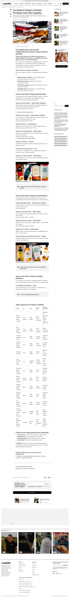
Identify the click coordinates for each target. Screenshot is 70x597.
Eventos (33, 571)
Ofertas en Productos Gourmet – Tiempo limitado (27, 586)
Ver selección (23, 268)
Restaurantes (34, 567)
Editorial (41, 502)
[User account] (58, 3)
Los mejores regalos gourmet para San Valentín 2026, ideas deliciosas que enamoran (64, 20)
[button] (1, 3)
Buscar (55, 103)
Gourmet (14, 19)
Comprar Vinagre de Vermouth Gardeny (26, 138)
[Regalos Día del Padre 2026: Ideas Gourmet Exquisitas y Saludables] (56, 14)
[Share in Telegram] (11, 14)
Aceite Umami (21, 579)
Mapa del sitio (21, 571)
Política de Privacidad (31, 486)
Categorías (34, 562)
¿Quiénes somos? (22, 563)
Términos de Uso (39, 486)
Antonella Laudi (19, 468)
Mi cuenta (20, 588)
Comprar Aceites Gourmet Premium (25, 581)
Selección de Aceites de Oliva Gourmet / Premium (28, 456)
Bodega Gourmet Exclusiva (32, 294)
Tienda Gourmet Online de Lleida (25, 577)
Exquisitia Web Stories (36, 574)
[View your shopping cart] (61, 3)
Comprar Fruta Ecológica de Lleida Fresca (26, 583)
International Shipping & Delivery (24, 592)
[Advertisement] (61, 86)
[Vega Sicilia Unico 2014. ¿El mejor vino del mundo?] (26, 543)
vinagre (35, 61)
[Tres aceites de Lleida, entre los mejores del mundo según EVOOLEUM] (56, 36)
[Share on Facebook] (11, 9)
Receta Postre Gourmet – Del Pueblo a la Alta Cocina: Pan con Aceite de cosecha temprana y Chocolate (64, 42)
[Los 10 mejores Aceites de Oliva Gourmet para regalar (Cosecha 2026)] (42, 500)
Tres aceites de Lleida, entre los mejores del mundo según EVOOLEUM (64, 35)
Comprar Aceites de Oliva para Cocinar (25, 584)
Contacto (20, 567)
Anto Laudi (55, 136)
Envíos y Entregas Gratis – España (24, 590)
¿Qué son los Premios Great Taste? (25, 112)
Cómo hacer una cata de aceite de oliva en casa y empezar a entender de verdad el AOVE (63, 28)
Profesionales (34, 565)
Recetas (61, 45)
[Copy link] (11, 16)
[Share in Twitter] (11, 12)
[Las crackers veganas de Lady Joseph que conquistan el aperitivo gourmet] (61, 543)
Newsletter (20, 569)
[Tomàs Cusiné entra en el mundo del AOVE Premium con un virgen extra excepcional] (9, 543)
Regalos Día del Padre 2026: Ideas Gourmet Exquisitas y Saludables (64, 13)
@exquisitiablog (61, 50)
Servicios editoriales (22, 565)
